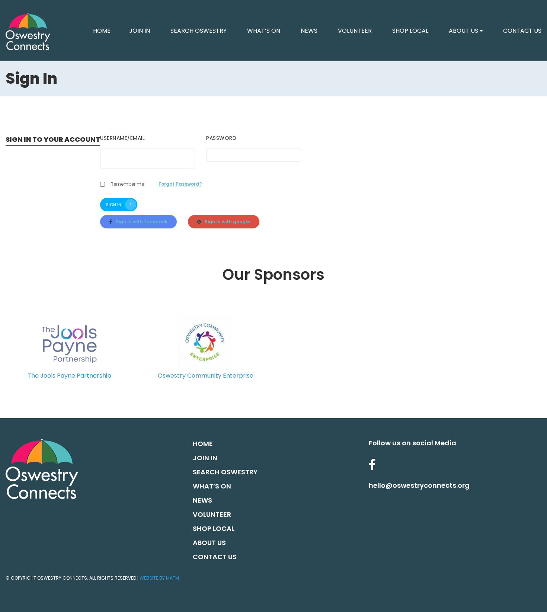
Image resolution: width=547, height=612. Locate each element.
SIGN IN (113, 205)
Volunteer (355, 30)
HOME (102, 30)
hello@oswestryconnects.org (419, 485)
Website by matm (159, 578)
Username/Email (122, 138)
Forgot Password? (180, 184)
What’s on (263, 30)
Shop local (410, 30)
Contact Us (522, 30)
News (309, 30)
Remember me (127, 184)
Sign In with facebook (141, 221)
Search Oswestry (198, 30)
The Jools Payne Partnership (69, 375)
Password (221, 138)
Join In (139, 30)
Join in (205, 457)
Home (203, 443)
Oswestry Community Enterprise (205, 375)
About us (463, 30)
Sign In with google (227, 221)
